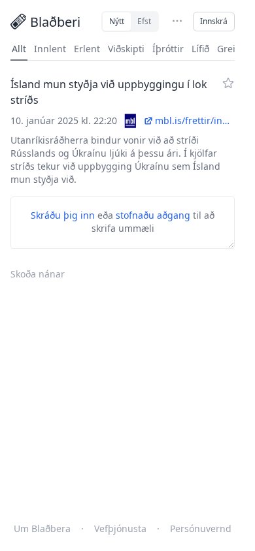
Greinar (233, 48)
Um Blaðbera (42, 528)
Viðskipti (126, 48)
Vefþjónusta (120, 528)
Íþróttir (168, 48)
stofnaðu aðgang (153, 215)
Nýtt (116, 21)
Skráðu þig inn (63, 215)
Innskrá (214, 21)
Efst (144, 21)
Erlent (87, 48)
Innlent (50, 48)
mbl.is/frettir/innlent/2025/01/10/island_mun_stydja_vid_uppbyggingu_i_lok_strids (195, 120)
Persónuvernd (200, 528)
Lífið (200, 48)
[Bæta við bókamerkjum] (228, 83)
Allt (19, 48)
